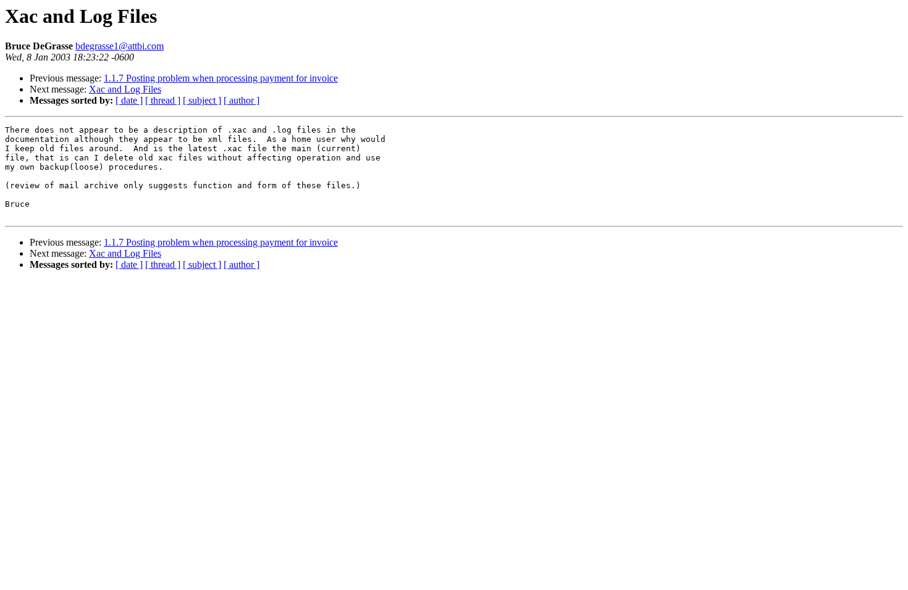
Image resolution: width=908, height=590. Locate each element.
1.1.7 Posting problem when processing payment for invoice (221, 78)
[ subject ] (202, 100)
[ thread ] (162, 100)
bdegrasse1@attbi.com (119, 46)
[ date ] (129, 100)
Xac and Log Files (125, 89)
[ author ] (241, 100)
